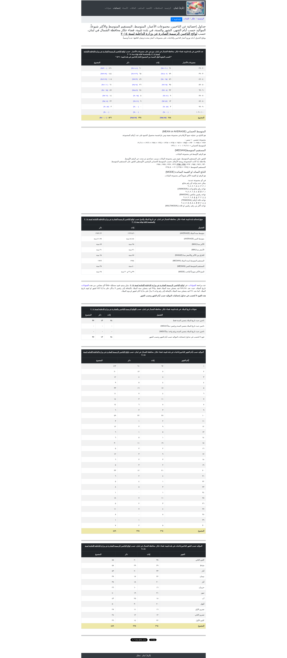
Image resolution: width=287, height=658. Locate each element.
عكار (193, 19)
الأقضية (149, 8)
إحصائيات (116, 8)
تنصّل (138, 655)
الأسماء (125, 8)
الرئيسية (167, 8)
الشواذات (192, 285)
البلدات (186, 19)
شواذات (108, 8)
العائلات (133, 8)
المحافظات (158, 8)
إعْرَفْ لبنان (179, 8)
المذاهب (141, 8)
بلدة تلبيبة (177, 19)
